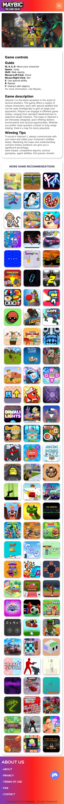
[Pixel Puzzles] (12, 239)
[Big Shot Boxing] (32, 239)
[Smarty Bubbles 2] (12, 608)
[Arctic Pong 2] (51, 452)
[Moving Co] (12, 549)
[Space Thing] (51, 297)
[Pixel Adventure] (51, 511)
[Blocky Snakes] (32, 511)
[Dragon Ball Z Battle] (32, 414)
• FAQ (5, 788)
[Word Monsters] (12, 569)
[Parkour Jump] (51, 414)
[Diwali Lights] (12, 414)
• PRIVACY (8, 775)
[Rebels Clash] (32, 472)
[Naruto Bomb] (32, 530)
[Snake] (12, 705)
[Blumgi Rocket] (32, 375)
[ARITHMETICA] (12, 627)
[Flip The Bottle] (32, 549)
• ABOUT (7, 769)
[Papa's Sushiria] (51, 433)
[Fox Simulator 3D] (12, 355)
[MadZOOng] (12, 530)
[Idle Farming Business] (12, 588)
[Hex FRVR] (32, 743)
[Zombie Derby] (12, 646)
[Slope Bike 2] (51, 317)
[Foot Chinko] (51, 530)
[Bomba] (12, 685)
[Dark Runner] (12, 491)
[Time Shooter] (32, 666)
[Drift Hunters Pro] (32, 685)
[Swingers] (32, 258)
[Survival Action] (12, 375)
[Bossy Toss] (51, 219)
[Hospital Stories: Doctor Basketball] (12, 743)
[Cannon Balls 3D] (32, 627)
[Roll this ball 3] (51, 472)
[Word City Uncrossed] (51, 375)
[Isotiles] (51, 646)
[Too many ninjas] (51, 258)
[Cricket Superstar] (32, 181)
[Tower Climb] (32, 646)
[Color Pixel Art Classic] (12, 219)
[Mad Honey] (12, 511)
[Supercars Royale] (32, 491)
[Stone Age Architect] (51, 724)
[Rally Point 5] (51, 239)
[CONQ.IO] (12, 724)
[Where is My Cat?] (51, 666)
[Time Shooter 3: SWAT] (32, 569)
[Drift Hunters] (12, 472)
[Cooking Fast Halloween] (51, 705)
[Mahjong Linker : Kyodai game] (32, 705)
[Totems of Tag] (51, 549)
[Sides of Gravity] (51, 569)
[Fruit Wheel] (32, 452)
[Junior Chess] (51, 608)
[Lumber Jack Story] (32, 724)
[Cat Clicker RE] (12, 336)
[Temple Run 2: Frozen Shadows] (51, 336)
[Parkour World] (12, 200)
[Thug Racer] (51, 491)
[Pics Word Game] (12, 297)
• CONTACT (8, 794)
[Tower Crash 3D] (32, 297)
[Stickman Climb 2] (51, 685)
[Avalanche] (32, 200)
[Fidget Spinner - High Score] (51, 394)
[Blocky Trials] (51, 627)
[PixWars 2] (51, 355)
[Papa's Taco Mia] (32, 336)
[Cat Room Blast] (32, 219)
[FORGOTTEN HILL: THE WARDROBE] (51, 743)
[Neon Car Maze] (32, 278)
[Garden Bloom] (12, 181)
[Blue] (12, 258)
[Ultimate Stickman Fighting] (51, 181)
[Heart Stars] (12, 666)
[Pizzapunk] (51, 200)
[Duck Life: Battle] (32, 394)
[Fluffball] (12, 317)
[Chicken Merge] (12, 278)
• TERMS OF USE (12, 782)
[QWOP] (51, 588)
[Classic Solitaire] (32, 588)
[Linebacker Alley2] (51, 278)
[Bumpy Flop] (12, 452)
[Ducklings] (32, 355)
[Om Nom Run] (32, 433)
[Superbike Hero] (32, 317)
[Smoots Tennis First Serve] (12, 433)
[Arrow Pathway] (12, 394)
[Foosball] (32, 608)
